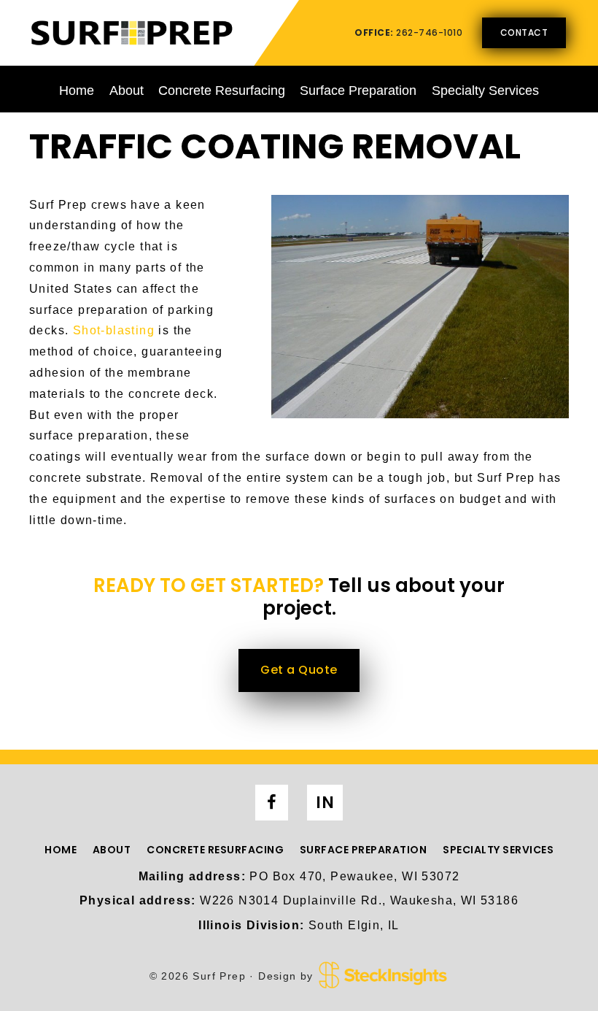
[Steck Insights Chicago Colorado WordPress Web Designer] (382, 976)
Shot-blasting (114, 330)
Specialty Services (485, 90)
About (126, 90)
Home (76, 90)
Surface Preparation (358, 90)
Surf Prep (131, 32)
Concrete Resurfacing (221, 90)
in (325, 802)
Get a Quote (299, 669)
